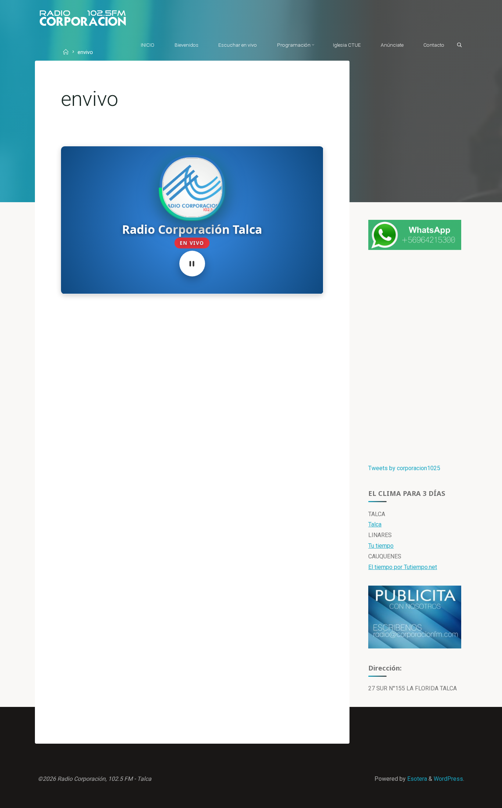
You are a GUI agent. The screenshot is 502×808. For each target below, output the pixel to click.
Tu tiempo (381, 545)
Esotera (416, 778)
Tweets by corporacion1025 (404, 468)
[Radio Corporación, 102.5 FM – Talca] (83, 17)
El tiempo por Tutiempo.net (402, 567)
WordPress (448, 778)
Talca (374, 524)
